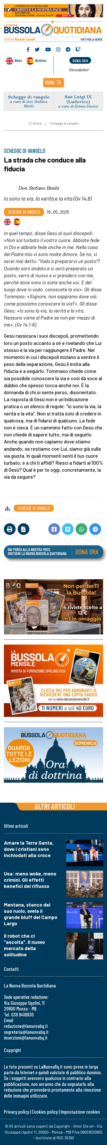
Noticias (40, 60)
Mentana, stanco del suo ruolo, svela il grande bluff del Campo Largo (30, 914)
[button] (53, 83)
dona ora (80, 60)
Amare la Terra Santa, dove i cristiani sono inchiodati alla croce (29, 849)
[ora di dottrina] (53, 755)
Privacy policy (16, 1112)
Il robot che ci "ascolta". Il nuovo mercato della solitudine (24, 945)
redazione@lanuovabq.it (26, 1026)
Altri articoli (55, 806)
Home (37, 123)
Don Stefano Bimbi (38, 188)
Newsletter (79, 70)
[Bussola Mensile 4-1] (53, 606)
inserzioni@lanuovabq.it (26, 1038)
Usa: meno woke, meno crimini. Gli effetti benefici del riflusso (30, 880)
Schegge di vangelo (29, 97)
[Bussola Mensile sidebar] (53, 681)
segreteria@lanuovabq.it (26, 1032)
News (18, 60)
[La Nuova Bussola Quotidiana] (53, 30)
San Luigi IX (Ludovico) (78, 99)
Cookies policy (45, 1112)
